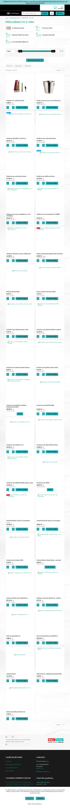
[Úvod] (12, 13)
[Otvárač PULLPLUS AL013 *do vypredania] (50, 506)
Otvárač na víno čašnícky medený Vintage (18, 367)
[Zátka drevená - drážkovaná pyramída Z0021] (50, 659)
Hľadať (45, 13)
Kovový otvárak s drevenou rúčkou (46, 291)
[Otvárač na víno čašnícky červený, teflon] (19, 315)
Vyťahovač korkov (11, 674)
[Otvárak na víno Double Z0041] (19, 546)
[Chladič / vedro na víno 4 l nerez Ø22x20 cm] (50, 86)
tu (41, 804)
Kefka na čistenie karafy (13, 291)
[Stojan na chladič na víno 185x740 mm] (19, 584)
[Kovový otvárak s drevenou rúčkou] (50, 277)
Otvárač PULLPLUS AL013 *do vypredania (48, 520)
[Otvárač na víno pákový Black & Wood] (50, 430)
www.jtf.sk (8, 761)
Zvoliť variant (50, 567)
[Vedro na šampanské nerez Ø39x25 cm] (50, 622)
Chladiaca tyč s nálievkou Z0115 (15, 100)
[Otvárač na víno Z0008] (50, 468)
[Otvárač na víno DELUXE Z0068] (50, 391)
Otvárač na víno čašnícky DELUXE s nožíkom (49, 329)
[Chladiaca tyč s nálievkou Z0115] (19, 86)
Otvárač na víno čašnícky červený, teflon (17, 329)
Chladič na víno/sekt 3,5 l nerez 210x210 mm (18, 253)
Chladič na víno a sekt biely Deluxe (46, 138)
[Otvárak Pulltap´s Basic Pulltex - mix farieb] (50, 546)
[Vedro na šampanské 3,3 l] (19, 622)
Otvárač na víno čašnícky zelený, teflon (47, 367)
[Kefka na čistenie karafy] (19, 277)
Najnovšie (9, 66)
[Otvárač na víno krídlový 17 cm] (19, 430)
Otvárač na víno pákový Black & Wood (47, 445)
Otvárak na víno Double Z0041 (14, 560)
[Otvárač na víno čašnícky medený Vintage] (19, 353)
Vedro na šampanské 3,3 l (13, 636)
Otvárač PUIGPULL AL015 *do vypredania (18, 520)
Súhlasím (40, 798)
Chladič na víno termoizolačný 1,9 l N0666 (48, 214)
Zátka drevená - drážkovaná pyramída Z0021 (49, 674)
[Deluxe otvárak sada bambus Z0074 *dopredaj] (50, 239)
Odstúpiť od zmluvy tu (42, 771)
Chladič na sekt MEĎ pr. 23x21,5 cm (16, 138)
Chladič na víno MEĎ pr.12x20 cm (46, 176)
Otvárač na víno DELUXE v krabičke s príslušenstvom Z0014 (16, 406)
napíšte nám (39, 768)
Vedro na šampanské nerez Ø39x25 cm (47, 636)
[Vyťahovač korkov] (19, 659)
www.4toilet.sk (9, 771)
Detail (20, 414)
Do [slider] (53, 51)
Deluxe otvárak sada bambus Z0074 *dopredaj (49, 253)
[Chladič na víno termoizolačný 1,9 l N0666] (50, 200)
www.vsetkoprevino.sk (11, 768)
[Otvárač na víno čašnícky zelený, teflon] (50, 353)
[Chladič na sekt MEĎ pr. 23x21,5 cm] (19, 124)
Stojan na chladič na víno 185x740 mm (17, 598)
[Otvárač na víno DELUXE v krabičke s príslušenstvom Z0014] (19, 391)
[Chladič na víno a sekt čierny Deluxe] (19, 162)
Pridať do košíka (22, 107)
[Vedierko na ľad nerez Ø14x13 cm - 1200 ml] (50, 584)
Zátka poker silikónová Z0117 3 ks (15, 712)
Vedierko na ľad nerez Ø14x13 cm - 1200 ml (49, 598)
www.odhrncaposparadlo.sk (13, 764)
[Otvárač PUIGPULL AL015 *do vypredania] (19, 506)
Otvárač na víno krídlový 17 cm (15, 445)
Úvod (6, 18)
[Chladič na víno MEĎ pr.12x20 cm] (50, 162)
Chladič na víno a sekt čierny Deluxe (16, 176)
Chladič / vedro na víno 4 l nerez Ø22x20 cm (49, 100)
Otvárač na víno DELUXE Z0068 (45, 405)
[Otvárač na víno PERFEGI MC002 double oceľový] (19, 468)
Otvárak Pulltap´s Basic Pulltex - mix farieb (49, 560)
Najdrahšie (28, 66)
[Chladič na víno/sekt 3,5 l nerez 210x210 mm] (19, 239)
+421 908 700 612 (43, 782)
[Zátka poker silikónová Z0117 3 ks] (19, 697)
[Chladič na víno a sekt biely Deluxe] (50, 124)
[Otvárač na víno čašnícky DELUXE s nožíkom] (50, 315)
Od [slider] (20, 51)
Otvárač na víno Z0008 (43, 483)
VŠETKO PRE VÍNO (14, 18)
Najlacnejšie (18, 66)
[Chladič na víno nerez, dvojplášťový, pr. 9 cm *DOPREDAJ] (19, 200)
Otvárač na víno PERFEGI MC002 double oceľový (19, 483)
